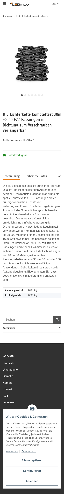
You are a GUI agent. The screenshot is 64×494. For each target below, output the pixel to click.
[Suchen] (57, 320)
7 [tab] (42, 95)
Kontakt (7, 389)
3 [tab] (29, 95)
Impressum (12, 451)
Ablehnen (32, 481)
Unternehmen (11, 369)
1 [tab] (22, 95)
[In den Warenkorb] (5, 27)
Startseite (8, 363)
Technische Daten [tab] (36, 176)
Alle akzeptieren (32, 460)
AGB (6, 395)
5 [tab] (35, 95)
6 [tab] (39, 95)
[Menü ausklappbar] (4, 2)
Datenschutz (29, 451)
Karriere (7, 382)
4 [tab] (32, 95)
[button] (59, 176)
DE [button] (54, 3)
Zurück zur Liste (13, 16)
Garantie (8, 376)
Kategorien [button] (9, 328)
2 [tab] (25, 95)
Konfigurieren (32, 470)
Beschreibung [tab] (11, 176)
